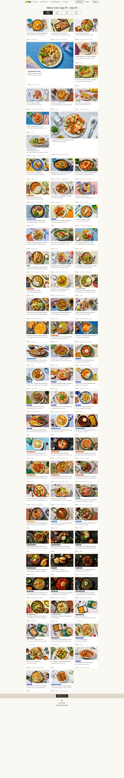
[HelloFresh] (28, 2)
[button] (48, 13)
